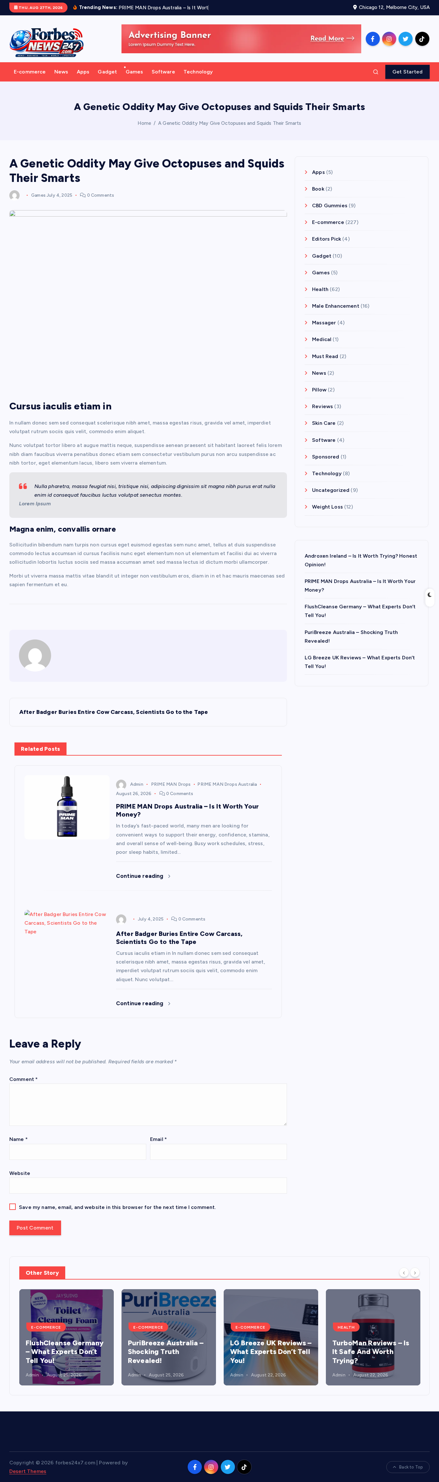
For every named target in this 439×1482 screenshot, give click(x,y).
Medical (321, 340)
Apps (83, 72)
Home (144, 123)
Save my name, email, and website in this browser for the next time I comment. (117, 1207)
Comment (23, 1079)
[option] (66, 1337)
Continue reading (140, 876)
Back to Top (411, 1467)
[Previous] (404, 1272)
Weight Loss (327, 507)
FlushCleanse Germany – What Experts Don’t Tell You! (64, 1352)
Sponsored (325, 457)
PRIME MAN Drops (171, 784)
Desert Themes (27, 1471)
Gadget (107, 72)
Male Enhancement (335, 306)
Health (320, 289)
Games (134, 72)
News (61, 72)
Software (163, 72)
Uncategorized (330, 490)
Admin (136, 784)
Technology (198, 72)
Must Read (325, 356)
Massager (324, 323)
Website (19, 1173)
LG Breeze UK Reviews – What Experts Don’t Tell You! (271, 1352)
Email (158, 1139)
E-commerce (30, 72)
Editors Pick (326, 239)
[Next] (415, 1272)
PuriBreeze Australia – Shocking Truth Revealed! (166, 1352)
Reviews (322, 407)
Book (318, 189)
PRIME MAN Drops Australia (227, 784)
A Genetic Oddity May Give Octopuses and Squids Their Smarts (229, 123)
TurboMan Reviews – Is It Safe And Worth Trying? (370, 1352)
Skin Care (324, 423)
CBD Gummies (329, 205)
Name (18, 1139)
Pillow (319, 390)
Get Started (407, 72)
